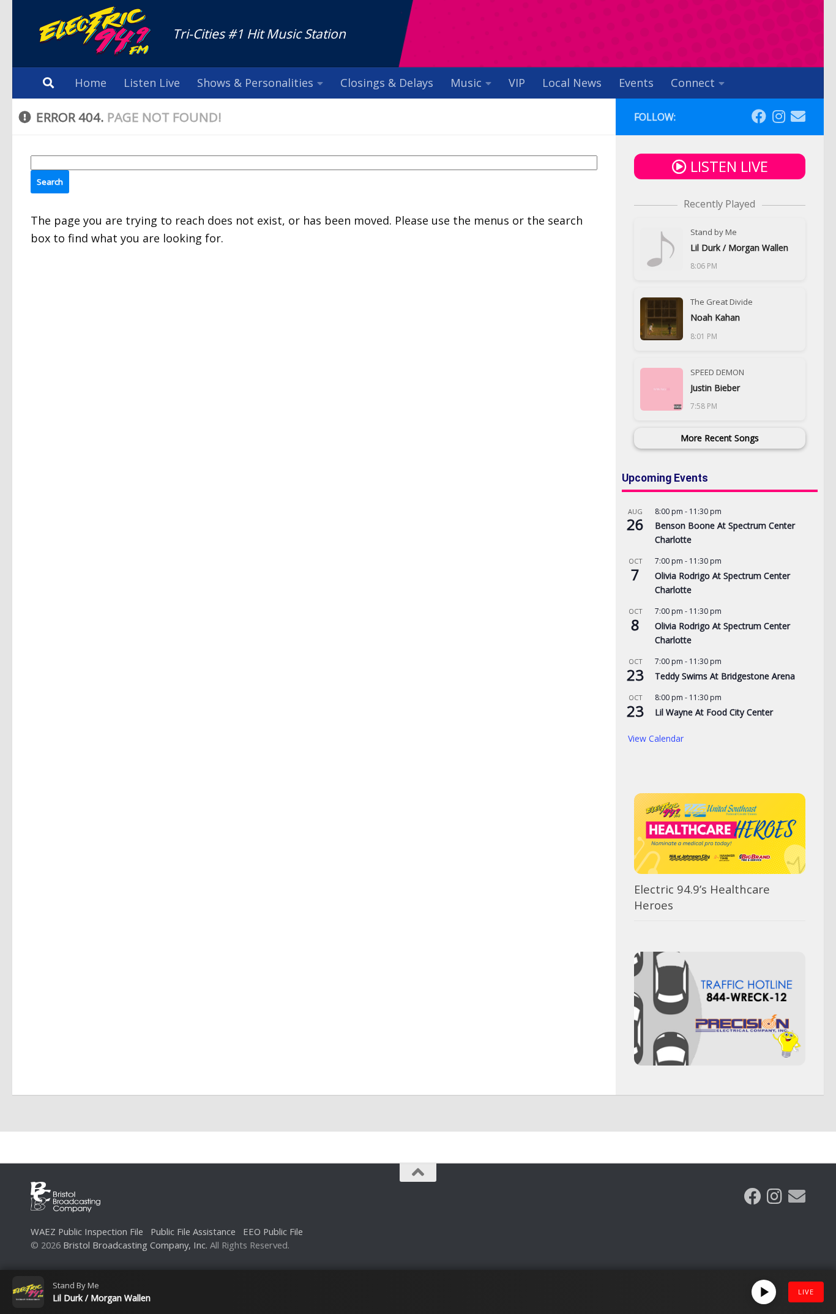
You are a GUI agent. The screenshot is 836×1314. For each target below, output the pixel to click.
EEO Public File (273, 1231)
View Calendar (656, 738)
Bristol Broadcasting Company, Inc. (135, 1245)
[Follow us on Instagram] (778, 116)
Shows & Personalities (255, 82)
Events (636, 82)
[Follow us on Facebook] (759, 116)
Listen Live (152, 82)
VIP (517, 82)
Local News (572, 82)
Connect (693, 82)
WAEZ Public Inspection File (87, 1231)
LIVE (806, 1291)
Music (466, 82)
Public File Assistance (193, 1231)
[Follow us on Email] (798, 116)
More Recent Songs (720, 438)
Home (90, 82)
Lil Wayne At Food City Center (714, 712)
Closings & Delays (386, 82)
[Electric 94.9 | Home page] (95, 32)
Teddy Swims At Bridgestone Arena (725, 676)
